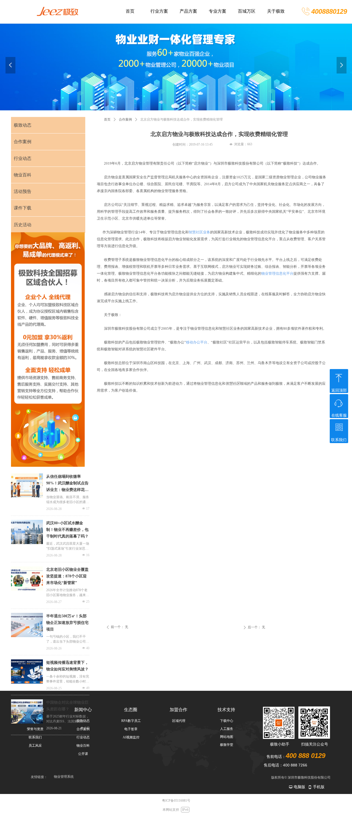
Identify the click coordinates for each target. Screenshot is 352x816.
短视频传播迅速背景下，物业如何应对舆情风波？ (67, 666)
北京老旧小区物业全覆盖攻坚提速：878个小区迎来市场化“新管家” (67, 576)
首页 (107, 119)
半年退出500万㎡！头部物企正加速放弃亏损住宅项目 (67, 622)
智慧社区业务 (199, 232)
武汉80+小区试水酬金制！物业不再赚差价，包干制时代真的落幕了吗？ (67, 529)
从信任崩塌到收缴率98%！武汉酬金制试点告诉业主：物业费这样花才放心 (67, 483)
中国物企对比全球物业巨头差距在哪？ (67, 705)
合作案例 (125, 119)
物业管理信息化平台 (277, 273)
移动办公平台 (196, 342)
